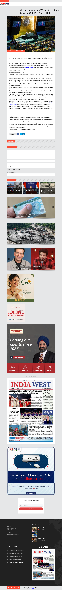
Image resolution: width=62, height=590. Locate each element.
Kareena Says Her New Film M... (16, 550)
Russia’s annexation (28, 67)
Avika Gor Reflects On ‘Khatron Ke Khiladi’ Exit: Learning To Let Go (30, 267)
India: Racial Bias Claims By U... (30, 191)
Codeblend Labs (31, 588)
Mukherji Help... (41, 538)
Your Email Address (23, 503)
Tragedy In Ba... (41, 527)
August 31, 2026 (42, 529)
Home (20, 7)
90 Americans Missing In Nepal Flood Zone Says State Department (29, 215)
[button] (31, 207)
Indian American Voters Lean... (16, 562)
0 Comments (12, 50)
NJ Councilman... (42, 533)
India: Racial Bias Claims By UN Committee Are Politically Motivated (30, 241)
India (24, 7)
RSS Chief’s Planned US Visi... (15, 556)
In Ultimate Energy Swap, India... (14, 191)
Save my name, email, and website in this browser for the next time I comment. (14, 171)
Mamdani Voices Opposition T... (16, 559)
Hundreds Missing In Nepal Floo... (46, 191)
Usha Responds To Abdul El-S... (16, 553)
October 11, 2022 (20, 50)
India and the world (30, 7)
